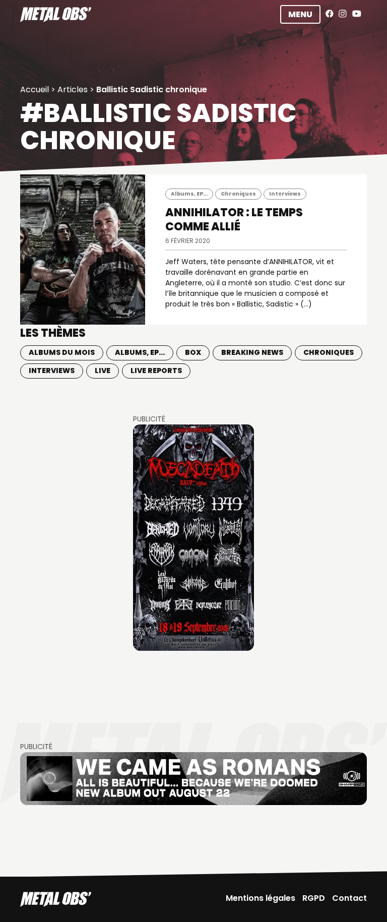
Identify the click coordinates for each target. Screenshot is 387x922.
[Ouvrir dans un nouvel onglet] (193, 537)
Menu (300, 14)
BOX (193, 352)
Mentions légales (260, 898)
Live (102, 370)
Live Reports (156, 370)
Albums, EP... (189, 194)
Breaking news (252, 352)
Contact (349, 898)
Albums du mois (62, 352)
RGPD (313, 898)
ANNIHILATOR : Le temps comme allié (234, 219)
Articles (72, 89)
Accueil (34, 89)
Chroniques (238, 194)
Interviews (285, 194)
